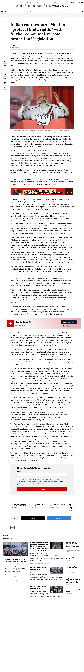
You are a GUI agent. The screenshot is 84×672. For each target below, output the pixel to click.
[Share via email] (5, 74)
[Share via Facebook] (5, 57)
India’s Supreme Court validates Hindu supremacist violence (58, 505)
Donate (68, 15)
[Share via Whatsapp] (5, 66)
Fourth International (20, 15)
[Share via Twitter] (5, 61)
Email (19, 471)
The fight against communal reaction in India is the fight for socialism (19, 506)
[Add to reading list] (5, 87)
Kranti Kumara (14, 46)
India (12, 527)
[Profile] (82, 2)
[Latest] (6, 12)
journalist (60, 259)
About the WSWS (52, 15)
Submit (42, 489)
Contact (73, 2)
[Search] (82, 12)
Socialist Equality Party (34, 15)
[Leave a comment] (5, 83)
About (78, 2)
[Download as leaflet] (5, 79)
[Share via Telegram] (5, 70)
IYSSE (44, 15)
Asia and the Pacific (7, 538)
